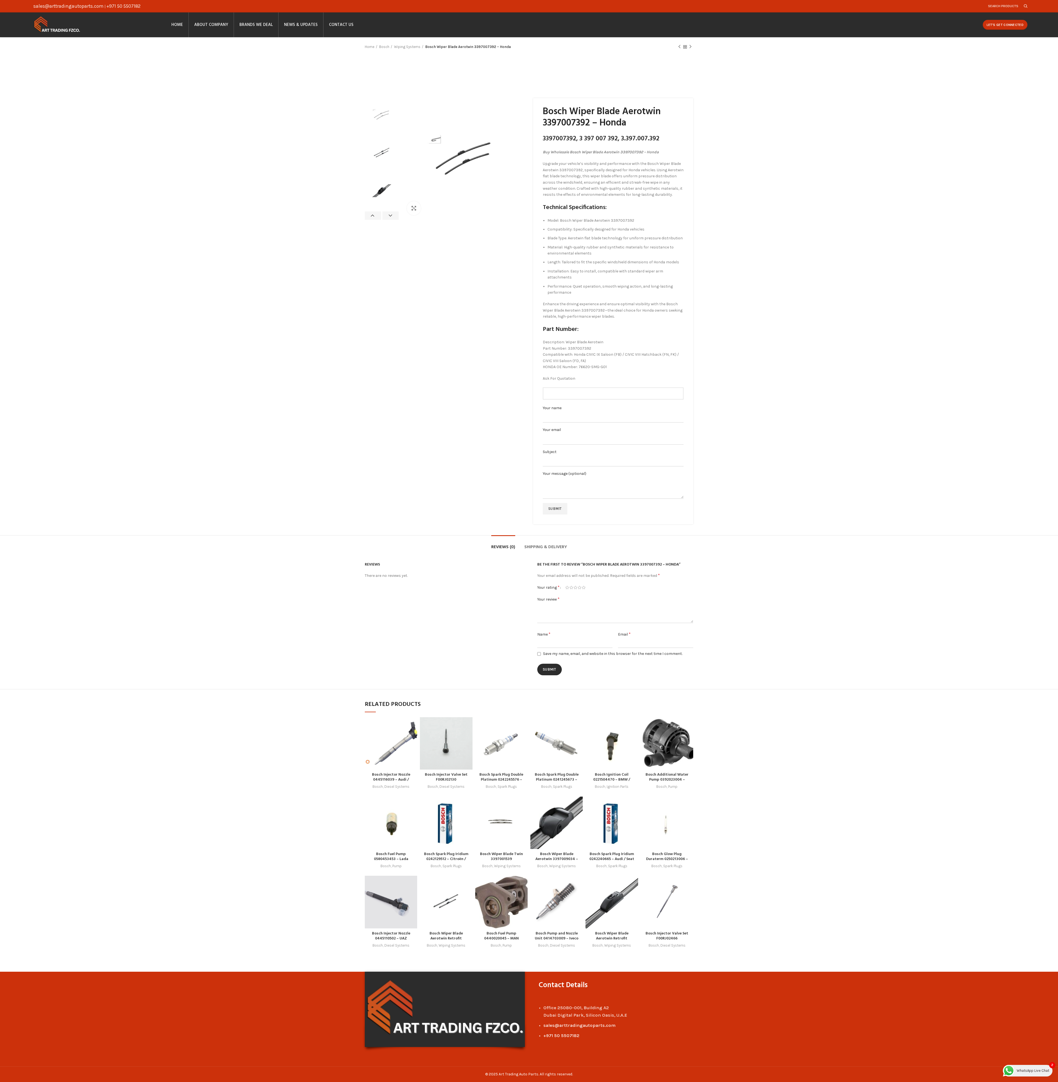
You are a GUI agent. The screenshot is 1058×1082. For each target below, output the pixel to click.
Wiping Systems (407, 47)
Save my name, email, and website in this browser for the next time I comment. (612, 653)
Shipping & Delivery (545, 547)
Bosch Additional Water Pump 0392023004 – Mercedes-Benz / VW (667, 780)
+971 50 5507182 (123, 6)
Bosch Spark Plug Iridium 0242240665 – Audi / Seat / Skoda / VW (611, 859)
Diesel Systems (396, 786)
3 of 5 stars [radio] (575, 588)
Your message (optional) (564, 473)
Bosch (384, 47)
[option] (382, 115)
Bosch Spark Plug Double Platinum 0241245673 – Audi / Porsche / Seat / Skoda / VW (557, 782)
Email (624, 634)
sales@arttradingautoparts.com (68, 6)
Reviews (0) (503, 547)
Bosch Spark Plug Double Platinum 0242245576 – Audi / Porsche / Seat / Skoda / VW (501, 782)
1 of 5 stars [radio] (567, 588)
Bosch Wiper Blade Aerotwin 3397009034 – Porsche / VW (556, 859)
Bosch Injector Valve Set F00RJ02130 (446, 777)
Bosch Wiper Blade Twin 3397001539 (501, 856)
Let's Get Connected (1005, 25)
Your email (552, 429)
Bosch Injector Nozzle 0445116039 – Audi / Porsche (391, 780)
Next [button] (390, 215)
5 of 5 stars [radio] (584, 588)
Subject (550, 451)
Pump (673, 786)
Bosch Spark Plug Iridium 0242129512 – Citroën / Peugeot (446, 859)
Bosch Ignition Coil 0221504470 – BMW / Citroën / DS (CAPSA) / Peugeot (611, 782)
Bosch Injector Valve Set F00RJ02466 (667, 936)
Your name (552, 408)
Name (543, 634)
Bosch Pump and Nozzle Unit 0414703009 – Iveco (556, 936)
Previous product (679, 47)
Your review (548, 599)
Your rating (548, 587)
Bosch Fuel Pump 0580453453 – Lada (391, 856)
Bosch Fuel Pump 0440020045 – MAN (501, 936)
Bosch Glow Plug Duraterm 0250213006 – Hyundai (667, 859)
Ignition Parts (617, 786)
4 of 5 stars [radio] (579, 588)
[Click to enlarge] (414, 208)
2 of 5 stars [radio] (571, 588)
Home (369, 47)
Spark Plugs (507, 786)
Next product (690, 47)
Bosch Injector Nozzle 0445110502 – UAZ (391, 936)
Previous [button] (373, 215)
